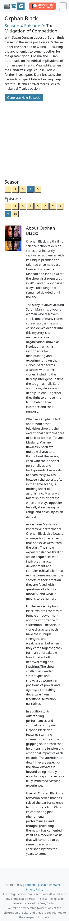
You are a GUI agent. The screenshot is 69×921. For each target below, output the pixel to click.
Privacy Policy (34, 889)
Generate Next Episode (23, 97)
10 (15, 214)
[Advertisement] (34, 140)
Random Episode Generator (42, 885)
